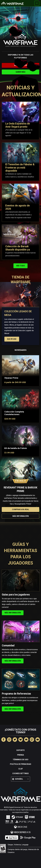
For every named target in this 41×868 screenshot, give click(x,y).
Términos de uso (20, 760)
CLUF (20, 769)
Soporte (20, 750)
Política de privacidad (20, 764)
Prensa (20, 755)
